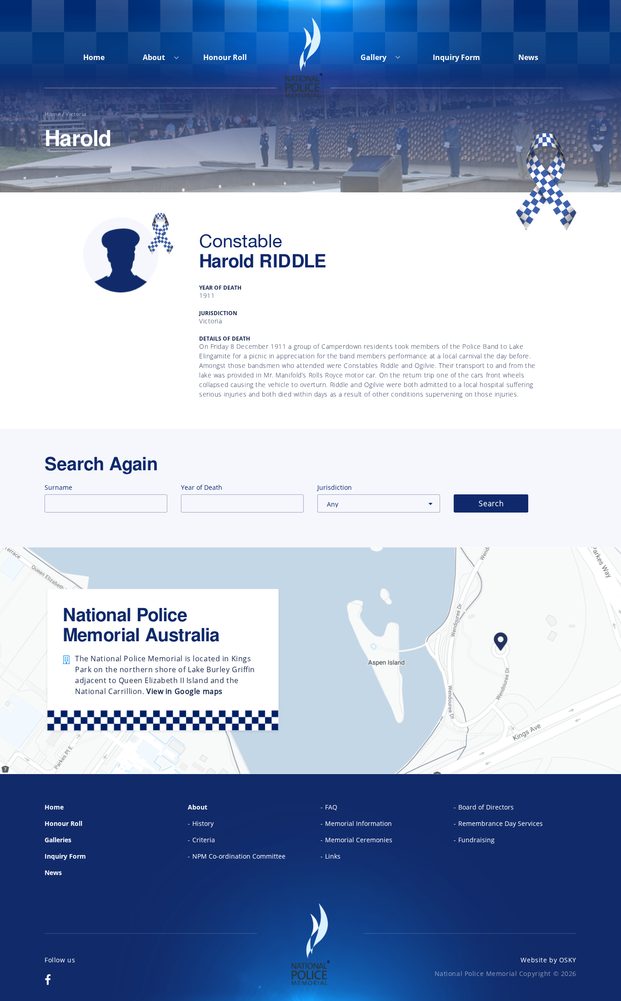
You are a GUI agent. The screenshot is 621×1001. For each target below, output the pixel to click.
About (154, 57)
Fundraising (476, 839)
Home (94, 57)
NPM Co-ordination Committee (238, 856)
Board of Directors (486, 807)
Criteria (203, 839)
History (203, 823)
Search (491, 503)
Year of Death (201, 487)
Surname (58, 487)
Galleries (58, 839)
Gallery (374, 57)
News (528, 57)
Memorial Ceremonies (358, 839)
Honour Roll (225, 57)
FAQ (331, 807)
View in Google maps (184, 691)
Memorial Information (358, 823)
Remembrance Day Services (500, 823)
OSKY (567, 960)
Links (333, 856)
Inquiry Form (456, 57)
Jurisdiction (334, 487)
